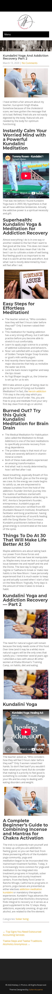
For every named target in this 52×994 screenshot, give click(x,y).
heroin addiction (37, 391)
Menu (7, 34)
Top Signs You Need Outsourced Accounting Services (22, 933)
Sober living (22, 919)
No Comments (29, 63)
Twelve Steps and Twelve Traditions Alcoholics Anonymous (22, 942)
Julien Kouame (36, 989)
